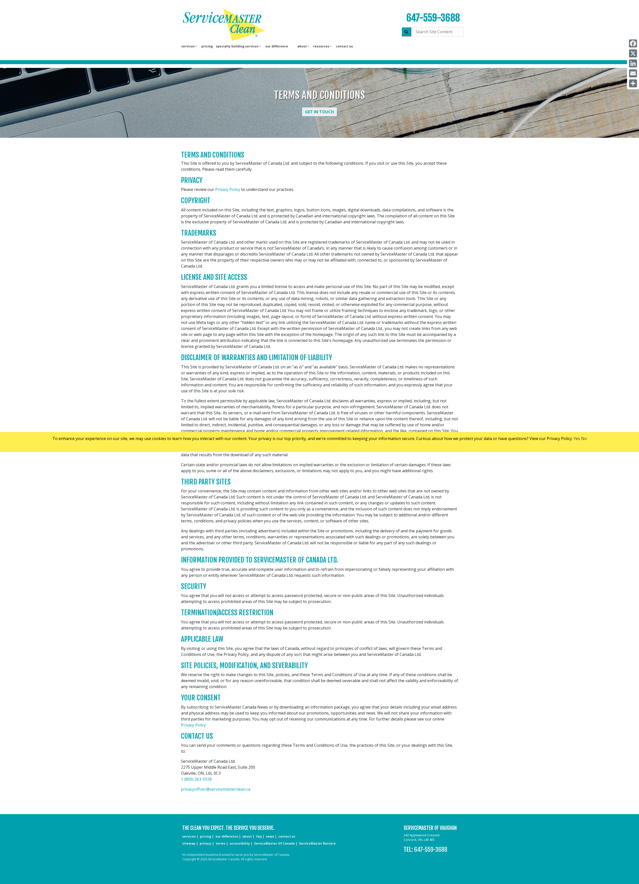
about (247, 836)
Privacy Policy (227, 189)
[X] (633, 53)
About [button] (302, 46)
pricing (207, 46)
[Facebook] (633, 43)
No (584, 438)
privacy (205, 843)
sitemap (188, 843)
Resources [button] (321, 46)
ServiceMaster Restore (317, 843)
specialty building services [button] (237, 46)
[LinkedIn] (633, 63)
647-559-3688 (433, 18)
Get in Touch (319, 112)
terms (220, 843)
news (270, 836)
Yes (577, 438)
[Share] (633, 83)
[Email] (633, 73)
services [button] (188, 46)
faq (259, 836)
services (189, 836)
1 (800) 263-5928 (196, 779)
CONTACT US (286, 836)
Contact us (344, 46)
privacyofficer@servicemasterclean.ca (215, 789)
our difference (276, 46)
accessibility (240, 843)
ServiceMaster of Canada (274, 843)
